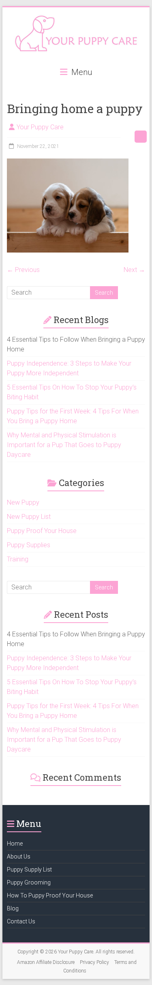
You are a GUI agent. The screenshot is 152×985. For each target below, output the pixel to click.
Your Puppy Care (40, 127)
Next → (134, 270)
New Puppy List (29, 516)
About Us (18, 856)
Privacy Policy (94, 962)
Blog (13, 908)
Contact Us (21, 921)
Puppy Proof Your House (42, 531)
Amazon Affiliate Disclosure (46, 962)
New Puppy (23, 502)
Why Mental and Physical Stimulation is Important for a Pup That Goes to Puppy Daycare (64, 444)
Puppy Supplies (28, 545)
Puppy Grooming (29, 882)
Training (17, 559)
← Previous (23, 270)
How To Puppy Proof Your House (50, 895)
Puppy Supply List (29, 869)
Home (15, 843)
